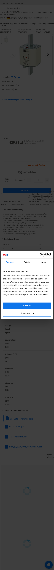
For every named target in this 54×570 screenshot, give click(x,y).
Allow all (27, 305)
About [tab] (44, 262)
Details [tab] (27, 262)
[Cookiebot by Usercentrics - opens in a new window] (39, 255)
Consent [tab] (10, 262)
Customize (25, 313)
